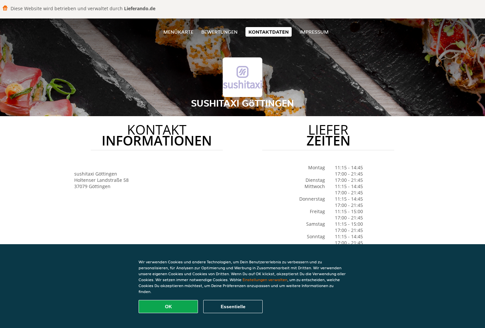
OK (168, 306)
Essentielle (233, 306)
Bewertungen (219, 31)
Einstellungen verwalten (264, 279)
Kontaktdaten (268, 31)
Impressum (314, 31)
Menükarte (178, 31)
